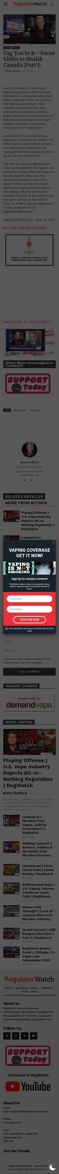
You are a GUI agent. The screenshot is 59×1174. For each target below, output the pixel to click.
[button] (52, 1167)
